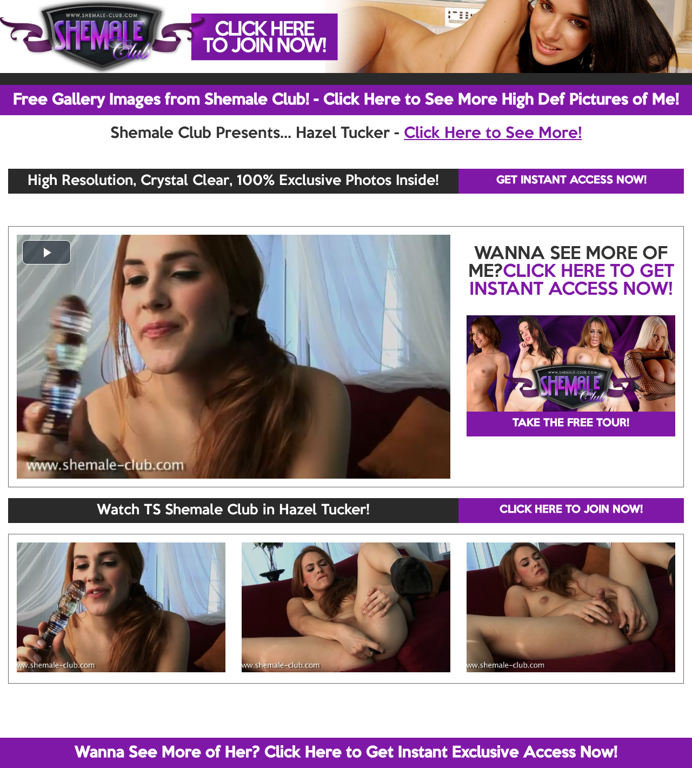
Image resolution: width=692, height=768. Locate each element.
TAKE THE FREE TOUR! (571, 423)
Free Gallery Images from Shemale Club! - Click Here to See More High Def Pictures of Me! (346, 100)
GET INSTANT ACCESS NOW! (571, 181)
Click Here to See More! (493, 134)
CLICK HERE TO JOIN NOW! (571, 510)
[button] (46, 252)
